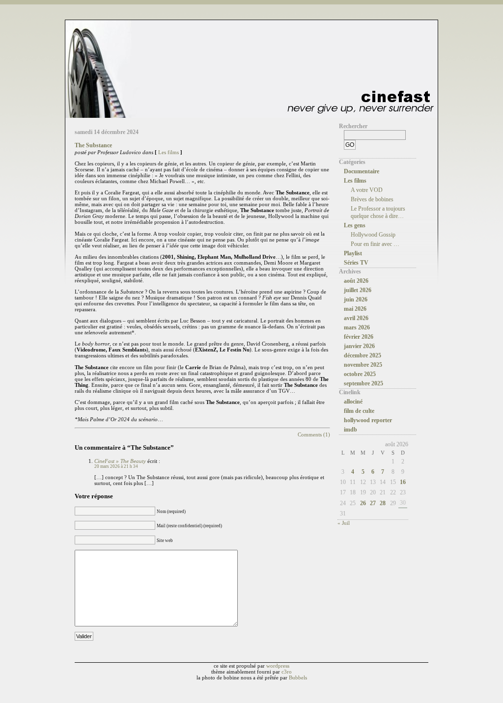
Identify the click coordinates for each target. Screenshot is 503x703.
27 (373, 503)
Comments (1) (314, 434)
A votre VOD (367, 190)
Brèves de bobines (372, 199)
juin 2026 (355, 299)
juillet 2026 (357, 290)
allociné (353, 401)
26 (363, 503)
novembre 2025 (363, 364)
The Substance (93, 145)
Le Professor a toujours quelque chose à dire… (378, 212)
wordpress (277, 666)
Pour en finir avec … (375, 244)
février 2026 (358, 336)
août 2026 (356, 280)
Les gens (354, 225)
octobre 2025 (360, 374)
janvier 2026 (359, 346)
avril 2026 (356, 318)
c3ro (286, 672)
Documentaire (361, 171)
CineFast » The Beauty (120, 461)
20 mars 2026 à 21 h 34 (116, 466)
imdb (350, 429)
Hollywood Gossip (373, 234)
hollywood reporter (368, 420)
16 (403, 482)
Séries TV (356, 262)
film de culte (359, 410)
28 (383, 503)
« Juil (343, 523)
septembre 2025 (363, 383)
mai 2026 (355, 308)
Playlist (353, 253)
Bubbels (298, 677)
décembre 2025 (362, 355)
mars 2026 (357, 327)
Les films (168, 152)
